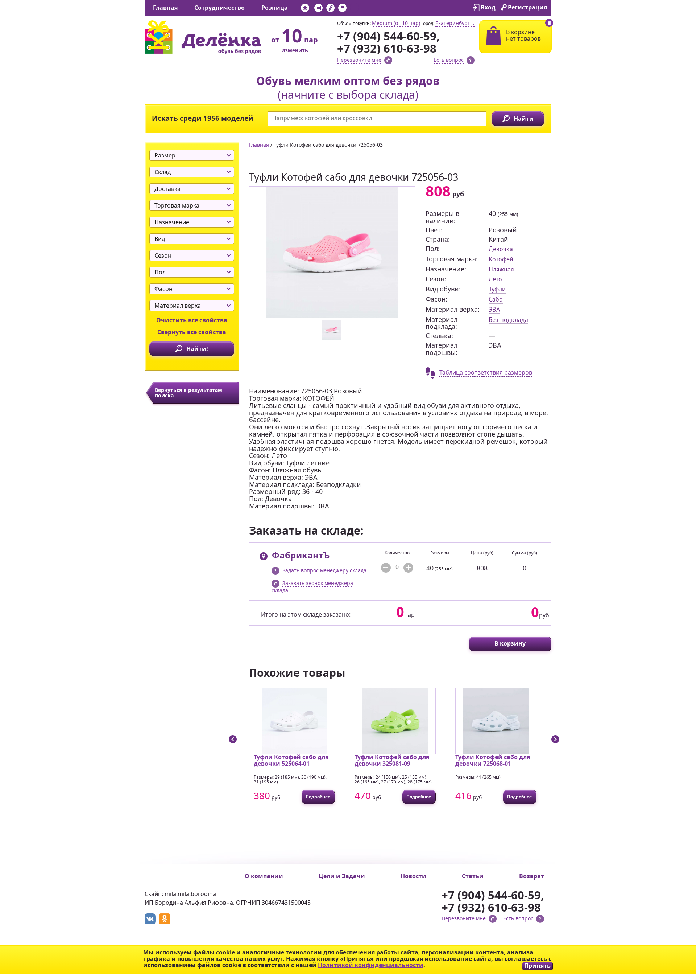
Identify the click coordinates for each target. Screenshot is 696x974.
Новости (413, 876)
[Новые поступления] (305, 9)
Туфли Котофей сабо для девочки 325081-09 (332, 760)
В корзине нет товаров (523, 35)
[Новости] (318, 9)
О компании (264, 876)
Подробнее (258, 797)
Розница (274, 8)
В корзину (510, 643)
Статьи (473, 876)
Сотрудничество (219, 8)
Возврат (531, 876)
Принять (537, 966)
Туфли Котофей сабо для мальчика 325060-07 (534, 760)
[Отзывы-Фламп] (342, 9)
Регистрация (527, 7)
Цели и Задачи (342, 876)
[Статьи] (330, 9)
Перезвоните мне (359, 59)
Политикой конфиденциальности (370, 965)
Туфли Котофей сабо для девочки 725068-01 (433, 760)
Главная (165, 8)
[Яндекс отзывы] (354, 9)
